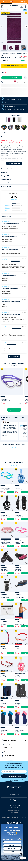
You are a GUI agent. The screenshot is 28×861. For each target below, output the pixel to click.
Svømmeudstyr (6, 53)
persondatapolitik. (15, 780)
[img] (5, 221)
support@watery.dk (15, 810)
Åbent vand (12, 842)
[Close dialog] (22, 825)
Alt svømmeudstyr (13, 53)
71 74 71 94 (15, 807)
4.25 (14, 197)
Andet (12, 851)
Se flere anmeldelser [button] (14, 356)
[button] (1, 26)
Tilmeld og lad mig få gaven (14, 776)
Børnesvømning (12, 848)
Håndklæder (19, 53)
